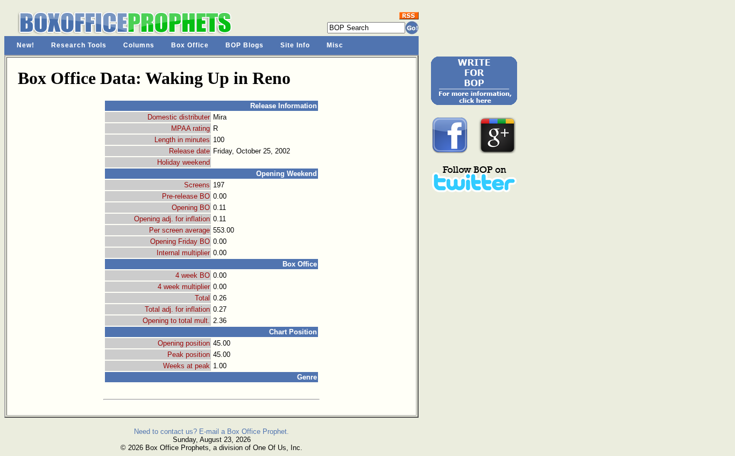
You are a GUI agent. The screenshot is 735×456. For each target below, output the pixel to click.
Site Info (295, 45)
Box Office (190, 45)
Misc (335, 45)
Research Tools (79, 45)
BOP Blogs (244, 45)
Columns (138, 45)
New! (25, 45)
